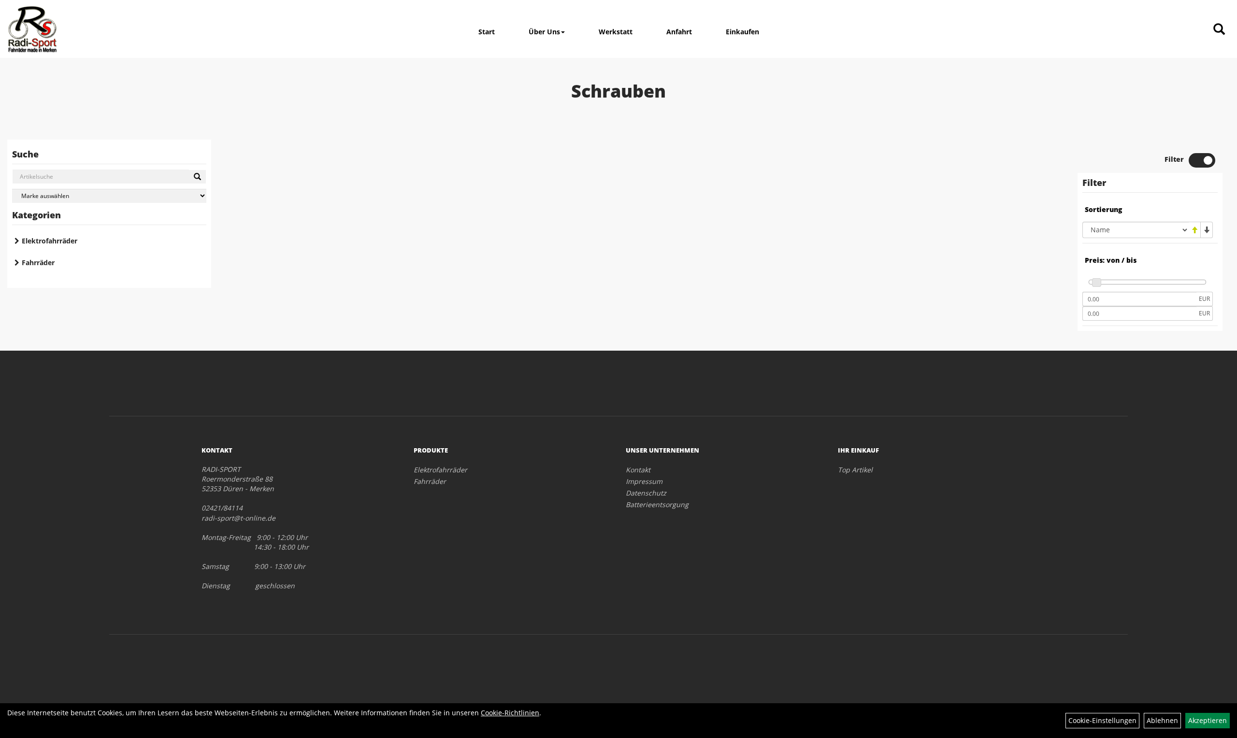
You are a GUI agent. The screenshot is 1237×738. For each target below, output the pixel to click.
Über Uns (544, 31)
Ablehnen (1162, 720)
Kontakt (638, 469)
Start (486, 31)
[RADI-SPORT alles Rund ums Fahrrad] (32, 29)
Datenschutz (646, 492)
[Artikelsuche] (1219, 30)
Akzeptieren (1207, 720)
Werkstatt (616, 31)
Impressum (644, 481)
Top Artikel (855, 469)
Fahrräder (38, 262)
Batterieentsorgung (657, 504)
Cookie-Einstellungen (1102, 720)
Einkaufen (742, 31)
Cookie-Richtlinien (510, 712)
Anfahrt (679, 31)
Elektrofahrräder (49, 240)
